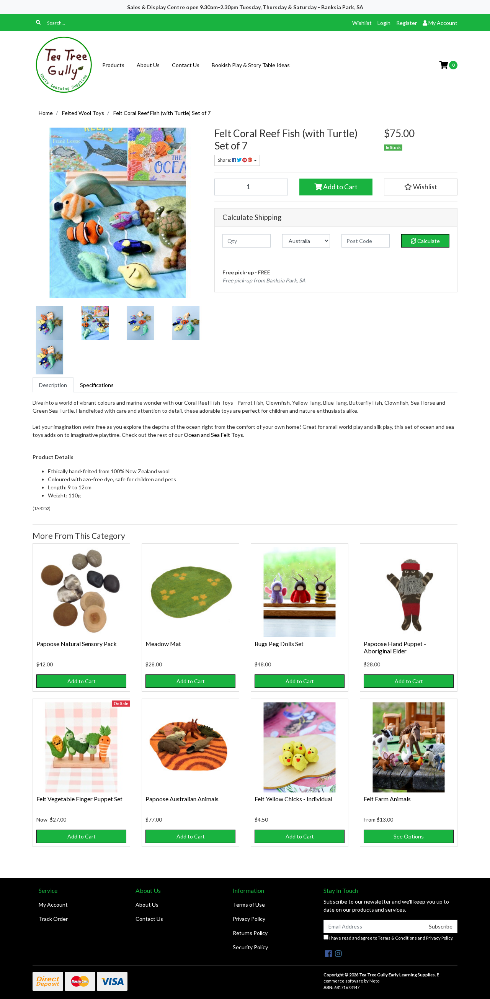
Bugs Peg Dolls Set (279, 643)
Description (53, 385)
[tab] (53, 384)
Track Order (53, 918)
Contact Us (185, 65)
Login (383, 23)
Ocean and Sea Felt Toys (213, 434)
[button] (420, 187)
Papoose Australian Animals (182, 798)
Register (406, 23)
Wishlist (362, 23)
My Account (53, 904)
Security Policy (250, 947)
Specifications (97, 385)
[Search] (38, 22)
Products (113, 65)
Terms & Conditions (397, 937)
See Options (409, 836)
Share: (225, 160)
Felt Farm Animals (387, 798)
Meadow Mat (163, 643)
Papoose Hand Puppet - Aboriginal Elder (395, 647)
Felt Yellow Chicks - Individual (293, 798)
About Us (148, 65)
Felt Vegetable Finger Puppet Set (79, 798)
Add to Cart (340, 187)
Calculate (428, 241)
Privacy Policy (249, 918)
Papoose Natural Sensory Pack (76, 643)
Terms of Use (249, 904)
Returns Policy (250, 933)
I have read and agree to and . (390, 937)
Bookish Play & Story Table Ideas (251, 65)
